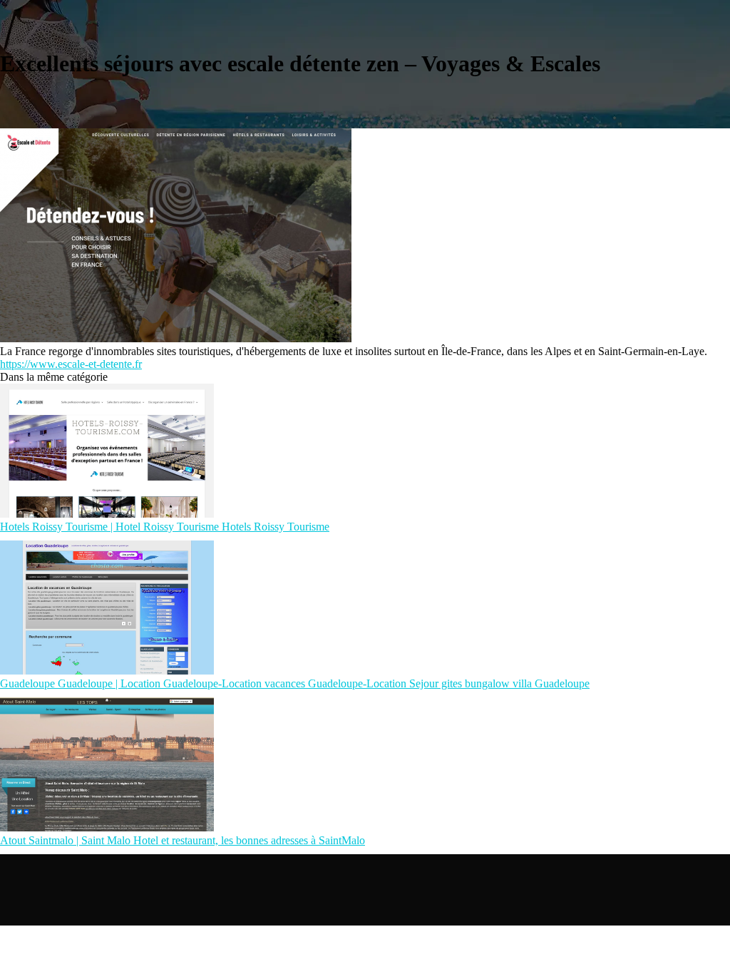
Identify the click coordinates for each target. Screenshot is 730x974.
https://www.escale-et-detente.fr (71, 364)
